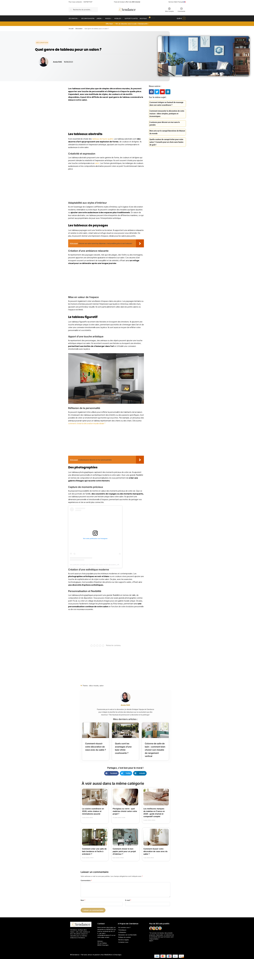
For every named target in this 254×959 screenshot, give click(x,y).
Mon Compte (169, 11)
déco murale (94, 686)
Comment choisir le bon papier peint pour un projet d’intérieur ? (124, 851)
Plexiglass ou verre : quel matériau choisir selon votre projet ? (125, 811)
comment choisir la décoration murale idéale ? (86, 423)
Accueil (71, 28)
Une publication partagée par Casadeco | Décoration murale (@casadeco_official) (96, 564)
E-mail (128, 900)
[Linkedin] (167, 91)
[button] (181, 18)
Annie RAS (125, 705)
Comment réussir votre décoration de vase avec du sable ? (95, 746)
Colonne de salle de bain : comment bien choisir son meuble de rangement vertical (155, 749)
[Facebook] (151, 91)
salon (97, 163)
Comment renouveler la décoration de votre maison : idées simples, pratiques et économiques (167, 113)
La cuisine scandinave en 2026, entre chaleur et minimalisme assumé (93, 811)
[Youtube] (162, 91)
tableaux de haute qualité (102, 139)
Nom (83, 900)
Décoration (78, 28)
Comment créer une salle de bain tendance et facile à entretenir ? (94, 851)
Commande (181, 11)
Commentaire (86, 880)
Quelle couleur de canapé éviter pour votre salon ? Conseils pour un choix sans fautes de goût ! (166, 142)
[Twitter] (156, 91)
